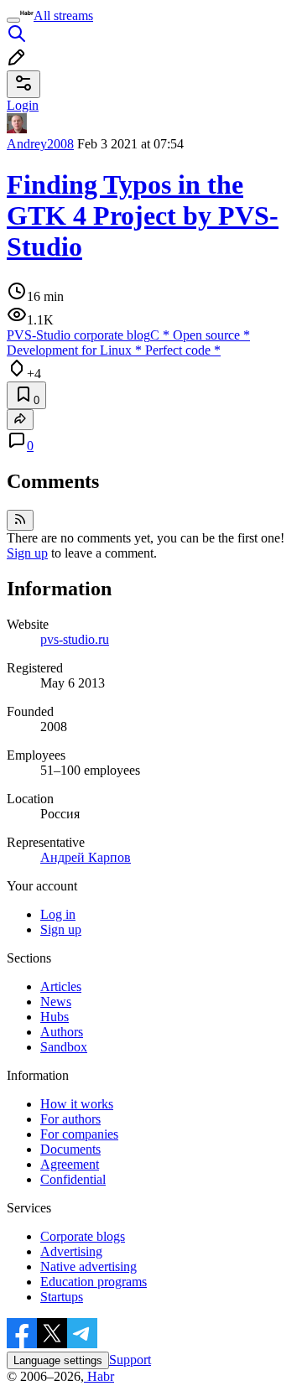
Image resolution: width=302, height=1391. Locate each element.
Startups (61, 1297)
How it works (76, 1104)
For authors (70, 1119)
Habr (99, 1376)
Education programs (93, 1281)
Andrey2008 (40, 144)
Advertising (71, 1251)
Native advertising (88, 1266)
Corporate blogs (82, 1236)
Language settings (57, 1360)
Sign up (27, 553)
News (55, 1001)
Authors (61, 1032)
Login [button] (23, 105)
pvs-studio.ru (74, 639)
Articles (60, 986)
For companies (79, 1134)
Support (130, 1359)
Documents (70, 1149)
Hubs (54, 1017)
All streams (63, 15)
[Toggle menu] (13, 20)
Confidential (73, 1179)
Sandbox (63, 1047)
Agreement (69, 1164)
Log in (58, 914)
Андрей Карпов (85, 857)
